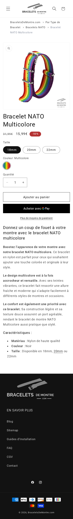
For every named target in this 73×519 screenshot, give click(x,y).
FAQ (9, 448)
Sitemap (12, 430)
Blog (10, 421)
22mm (51, 149)
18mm (12, 149)
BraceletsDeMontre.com (25, 22)
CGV (10, 456)
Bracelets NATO (35, 27)
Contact (12, 465)
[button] (8, 8)
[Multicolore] (6, 165)
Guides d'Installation (21, 439)
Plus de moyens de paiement (36, 218)
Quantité (8, 174)
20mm (31, 149)
